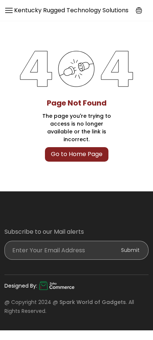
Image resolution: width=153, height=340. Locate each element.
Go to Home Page (76, 154)
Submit (130, 250)
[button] (139, 10)
